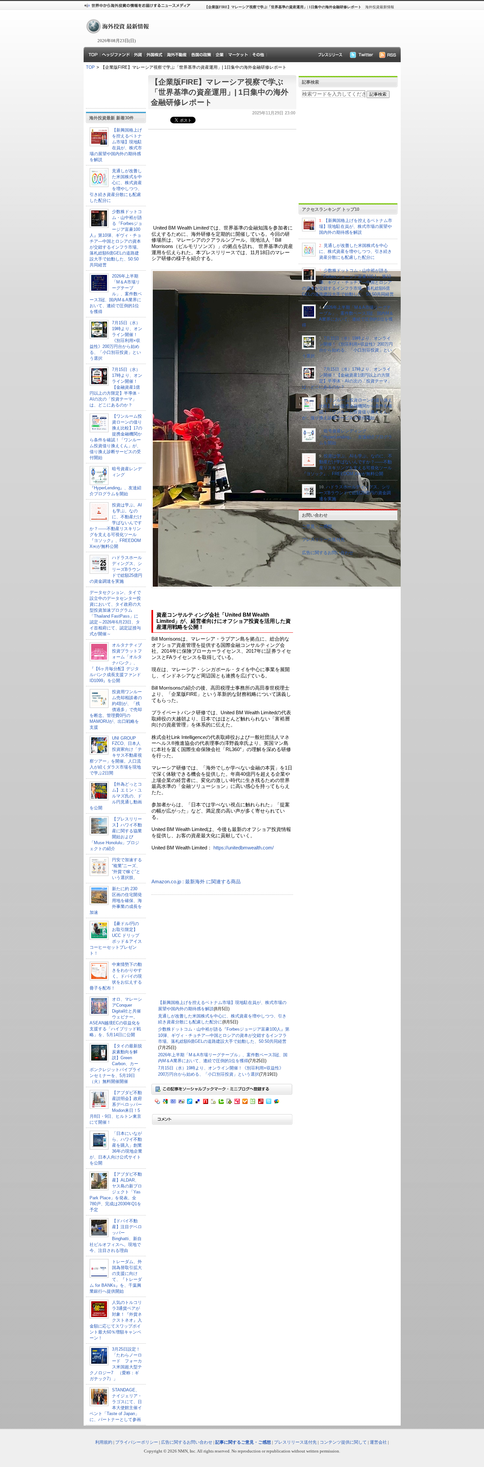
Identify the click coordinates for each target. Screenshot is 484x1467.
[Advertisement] (271, 28)
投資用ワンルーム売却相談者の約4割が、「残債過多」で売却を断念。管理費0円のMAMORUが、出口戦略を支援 (116, 709)
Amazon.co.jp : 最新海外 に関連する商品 (196, 881)
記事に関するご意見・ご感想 (243, 1442)
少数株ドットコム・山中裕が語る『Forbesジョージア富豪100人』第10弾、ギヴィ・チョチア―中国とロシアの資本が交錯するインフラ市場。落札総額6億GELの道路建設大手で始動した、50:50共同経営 (223, 1035)
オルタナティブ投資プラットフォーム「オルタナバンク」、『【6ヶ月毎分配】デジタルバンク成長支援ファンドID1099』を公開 (116, 663)
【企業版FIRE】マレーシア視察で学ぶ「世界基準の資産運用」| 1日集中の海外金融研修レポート (219, 92)
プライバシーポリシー (136, 1442)
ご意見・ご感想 (317, 526)
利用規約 (103, 1442)
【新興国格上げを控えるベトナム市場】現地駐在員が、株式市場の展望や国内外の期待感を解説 (355, 226)
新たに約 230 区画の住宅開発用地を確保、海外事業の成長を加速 (116, 900)
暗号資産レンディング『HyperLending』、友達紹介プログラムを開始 (355, 436)
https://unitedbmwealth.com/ (243, 847)
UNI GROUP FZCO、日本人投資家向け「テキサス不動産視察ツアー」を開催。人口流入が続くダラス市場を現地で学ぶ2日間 (116, 755)
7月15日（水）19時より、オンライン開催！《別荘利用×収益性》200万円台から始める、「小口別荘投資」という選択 (116, 340)
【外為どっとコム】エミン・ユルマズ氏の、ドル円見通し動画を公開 (116, 796)
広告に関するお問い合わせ (327, 552)
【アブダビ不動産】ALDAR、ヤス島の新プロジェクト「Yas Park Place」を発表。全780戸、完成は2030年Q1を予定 (116, 1192)
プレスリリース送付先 (323, 539)
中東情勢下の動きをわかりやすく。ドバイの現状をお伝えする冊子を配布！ (116, 976)
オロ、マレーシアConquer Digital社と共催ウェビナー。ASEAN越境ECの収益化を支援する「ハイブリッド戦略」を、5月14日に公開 (116, 1017)
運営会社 (378, 1442)
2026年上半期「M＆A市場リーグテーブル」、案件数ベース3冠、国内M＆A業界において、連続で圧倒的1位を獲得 (116, 294)
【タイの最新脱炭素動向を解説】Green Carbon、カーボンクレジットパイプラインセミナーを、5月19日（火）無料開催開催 (116, 1063)
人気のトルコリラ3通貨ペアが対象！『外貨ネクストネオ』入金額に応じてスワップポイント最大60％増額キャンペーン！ (116, 1320)
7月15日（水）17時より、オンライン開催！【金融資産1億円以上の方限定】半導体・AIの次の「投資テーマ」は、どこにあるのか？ (116, 387)
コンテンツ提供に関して (343, 1442)
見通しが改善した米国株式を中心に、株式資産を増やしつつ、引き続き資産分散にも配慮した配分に (355, 251)
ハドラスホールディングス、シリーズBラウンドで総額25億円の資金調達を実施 (116, 569)
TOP (90, 67)
